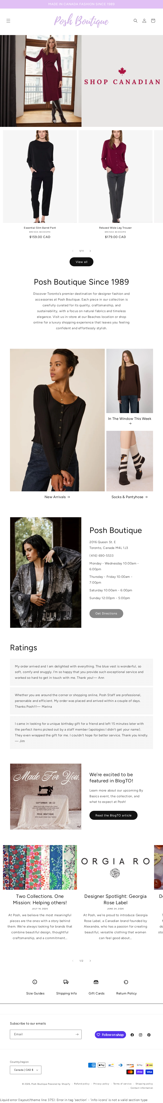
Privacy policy (101, 1083)
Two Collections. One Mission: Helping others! (40, 899)
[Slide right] (90, 251)
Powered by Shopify (59, 1084)
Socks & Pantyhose (128, 497)
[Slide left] (72, 251)
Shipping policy (144, 1083)
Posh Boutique (39, 1084)
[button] (8, 20)
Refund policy (81, 1083)
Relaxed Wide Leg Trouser (115, 227)
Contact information (142, 1088)
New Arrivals (55, 497)
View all (81, 262)
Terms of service (122, 1083)
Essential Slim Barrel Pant (40, 227)
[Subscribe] (77, 1034)
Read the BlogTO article (113, 815)
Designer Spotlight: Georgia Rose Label (115, 899)
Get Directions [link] (106, 613)
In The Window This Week (129, 418)
